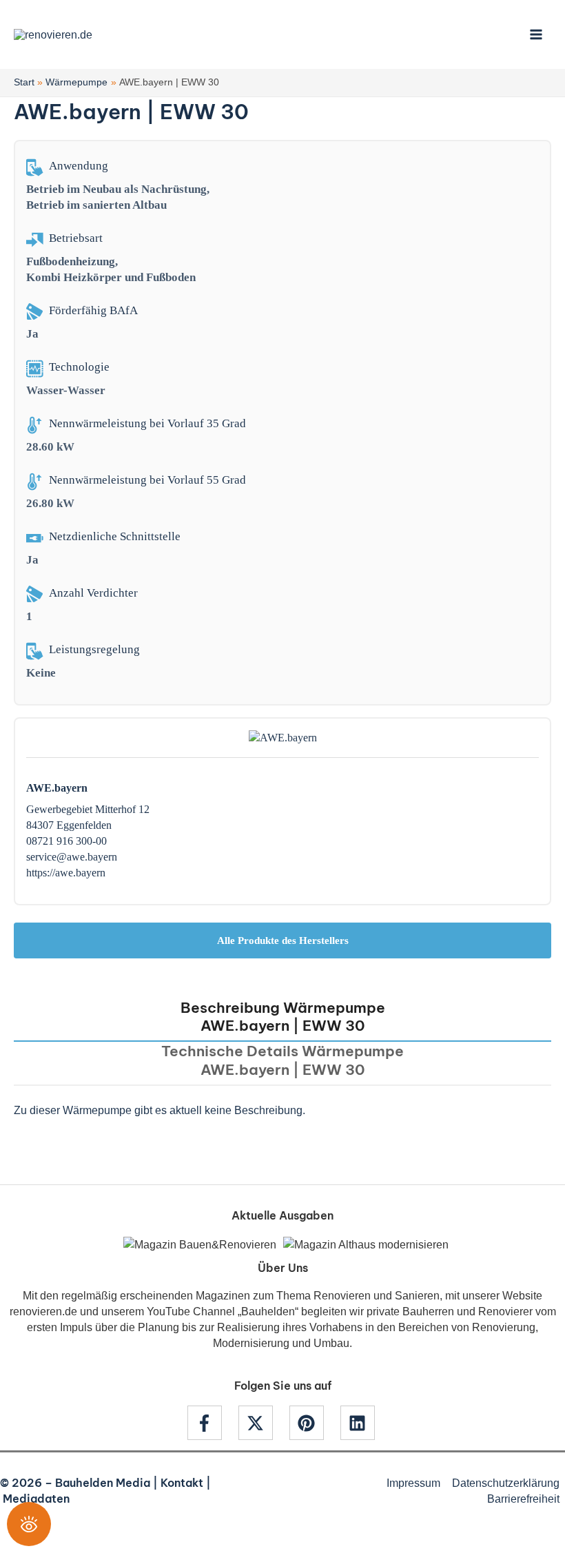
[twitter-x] (262, 1423)
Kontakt (182, 1483)
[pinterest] (313, 1423)
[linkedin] (359, 1423)
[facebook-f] (211, 1423)
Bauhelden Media (102, 1483)
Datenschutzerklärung (505, 1483)
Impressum (413, 1483)
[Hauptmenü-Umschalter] (535, 34)
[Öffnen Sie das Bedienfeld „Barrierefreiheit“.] (29, 1524)
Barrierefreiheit (523, 1498)
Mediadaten (36, 1498)
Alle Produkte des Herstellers (283, 940)
